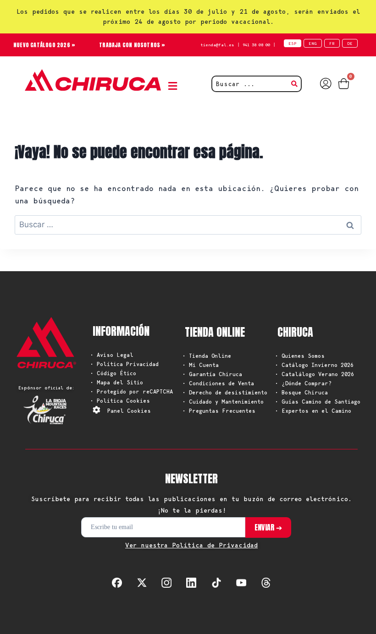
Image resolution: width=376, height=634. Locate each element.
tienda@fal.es (217, 44)
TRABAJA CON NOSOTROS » (132, 45)
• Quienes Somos (300, 355)
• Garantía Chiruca (212, 374)
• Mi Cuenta (200, 364)
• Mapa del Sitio (116, 382)
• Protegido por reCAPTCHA (131, 391)
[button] (175, 85)
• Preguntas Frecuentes (218, 410)
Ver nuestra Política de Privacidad (191, 545)
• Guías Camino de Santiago (317, 401)
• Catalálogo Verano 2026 (314, 374)
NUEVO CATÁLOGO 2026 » (44, 45)
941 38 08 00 (256, 44)
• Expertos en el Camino (313, 410)
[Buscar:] (188, 224)
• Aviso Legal (111, 354)
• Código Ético (113, 373)
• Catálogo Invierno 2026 (314, 364)
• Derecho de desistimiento (224, 392)
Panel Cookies (129, 410)
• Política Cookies (120, 400)
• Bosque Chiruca (301, 392)
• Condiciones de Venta (218, 383)
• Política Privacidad (124, 364)
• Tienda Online (206, 355)
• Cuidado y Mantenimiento (223, 401)
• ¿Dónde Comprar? (303, 383)
